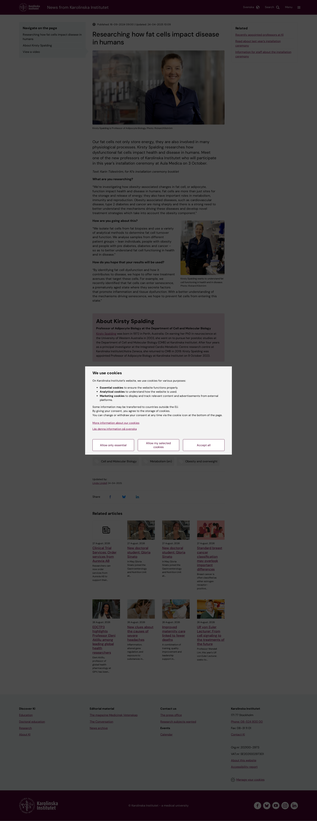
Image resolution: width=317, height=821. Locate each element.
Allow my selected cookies (158, 445)
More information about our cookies (115, 423)
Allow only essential (113, 445)
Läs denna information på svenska (114, 429)
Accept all (204, 445)
